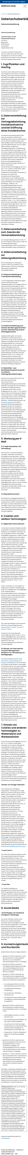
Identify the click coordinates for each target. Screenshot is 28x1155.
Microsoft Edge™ (6, 627)
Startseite (3, 14)
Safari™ (14, 627)
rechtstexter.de (5, 1138)
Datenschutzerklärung (7, 402)
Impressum (19, 1150)
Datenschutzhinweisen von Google (15, 846)
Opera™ (9, 629)
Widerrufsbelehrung (7, 1154)
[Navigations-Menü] (25, 6)
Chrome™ (20, 627)
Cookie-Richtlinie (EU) (7, 1152)
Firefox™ (3, 629)
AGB (16, 1154)
